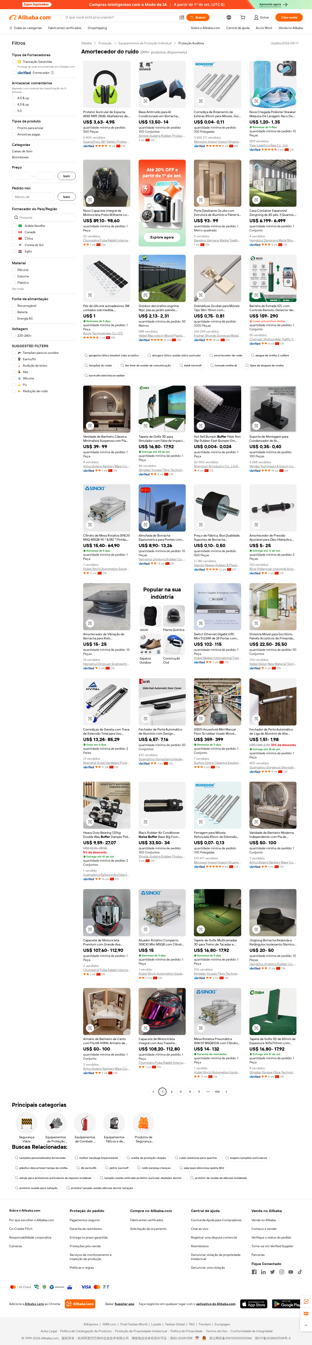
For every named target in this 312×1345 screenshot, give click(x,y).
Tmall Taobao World (133, 1324)
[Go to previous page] (153, 1092)
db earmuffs (88, 1168)
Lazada (156, 1324)
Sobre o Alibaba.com (24, 1210)
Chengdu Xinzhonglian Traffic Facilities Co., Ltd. (273, 339)
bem (66, 176)
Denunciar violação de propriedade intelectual (216, 1257)
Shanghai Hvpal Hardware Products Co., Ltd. (106, 763)
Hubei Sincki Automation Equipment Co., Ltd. (106, 569)
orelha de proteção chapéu (148, 1158)
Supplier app (124, 1304)
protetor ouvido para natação (38, 1188)
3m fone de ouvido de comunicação (148, 365)
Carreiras (15, 1246)
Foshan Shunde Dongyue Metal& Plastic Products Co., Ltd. (217, 335)
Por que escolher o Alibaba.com (31, 1220)
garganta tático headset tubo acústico (114, 355)
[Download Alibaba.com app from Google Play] (287, 1303)
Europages (222, 1324)
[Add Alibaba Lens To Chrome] (80, 1303)
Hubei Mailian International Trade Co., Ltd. (217, 658)
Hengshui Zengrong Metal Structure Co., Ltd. (273, 240)
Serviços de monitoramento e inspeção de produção (91, 1257)
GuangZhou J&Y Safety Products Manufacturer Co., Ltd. (106, 141)
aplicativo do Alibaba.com (215, 1304)
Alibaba (86, 43)
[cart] (243, 18)
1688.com (109, 1324)
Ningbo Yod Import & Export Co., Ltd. (273, 466)
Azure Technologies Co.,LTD (103, 333)
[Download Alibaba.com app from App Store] (253, 1303)
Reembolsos (200, 1246)
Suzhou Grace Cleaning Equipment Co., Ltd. (217, 763)
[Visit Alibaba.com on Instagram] (281, 1272)
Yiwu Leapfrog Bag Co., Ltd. (268, 145)
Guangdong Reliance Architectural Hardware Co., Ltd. (106, 874)
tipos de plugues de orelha (267, 365)
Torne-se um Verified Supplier (272, 1246)
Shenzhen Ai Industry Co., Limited (217, 466)
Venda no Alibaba (263, 1220)
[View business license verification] (197, 1338)
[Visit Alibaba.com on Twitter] (272, 1272)
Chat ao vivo (199, 1229)
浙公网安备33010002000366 (230, 1338)
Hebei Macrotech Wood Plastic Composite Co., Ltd (162, 335)
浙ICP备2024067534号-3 (273, 1338)
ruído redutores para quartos (198, 1158)
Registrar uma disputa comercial (214, 1237)
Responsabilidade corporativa (30, 1237)
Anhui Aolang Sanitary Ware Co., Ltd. (106, 466)
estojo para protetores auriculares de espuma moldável (55, 1178)
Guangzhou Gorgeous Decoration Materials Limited (273, 767)
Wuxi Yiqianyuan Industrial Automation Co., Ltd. (273, 569)
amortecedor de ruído (228, 355)
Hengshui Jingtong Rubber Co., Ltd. (162, 559)
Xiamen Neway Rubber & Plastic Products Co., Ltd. (217, 565)
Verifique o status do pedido (271, 1237)
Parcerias (258, 1255)
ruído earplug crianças (156, 1168)
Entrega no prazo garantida (89, 1237)
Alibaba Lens (34, 1304)
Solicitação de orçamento (148, 1229)
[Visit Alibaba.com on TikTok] (300, 1272)
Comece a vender (264, 1229)
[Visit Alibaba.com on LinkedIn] (263, 1272)
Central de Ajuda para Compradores (216, 1220)
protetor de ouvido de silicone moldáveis (221, 1178)
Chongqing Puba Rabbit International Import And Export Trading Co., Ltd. (106, 240)
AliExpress (91, 1324)
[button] (182, 17)
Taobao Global (175, 1324)
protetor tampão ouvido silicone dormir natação (102, 1188)
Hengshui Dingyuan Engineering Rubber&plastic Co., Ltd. (106, 664)
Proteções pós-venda (85, 1246)
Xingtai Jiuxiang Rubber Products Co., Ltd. (162, 136)
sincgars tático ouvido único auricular (176, 355)
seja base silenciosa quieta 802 (204, 1168)
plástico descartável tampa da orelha (43, 1168)
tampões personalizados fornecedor (42, 1158)
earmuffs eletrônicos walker (107, 375)
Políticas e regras (82, 1267)
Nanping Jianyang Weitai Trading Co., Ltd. (217, 240)
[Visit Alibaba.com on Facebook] (254, 1272)
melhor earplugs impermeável (98, 1158)
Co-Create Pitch (20, 1229)
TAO (192, 1324)
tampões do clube (100, 365)
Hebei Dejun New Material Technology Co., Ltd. (273, 664)
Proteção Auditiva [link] (191, 43)
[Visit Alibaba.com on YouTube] (290, 1272)
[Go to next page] (226, 1092)
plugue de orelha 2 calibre (272, 355)
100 (217, 1091)
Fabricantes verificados (146, 1220)
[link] (306, 1302)
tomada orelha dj (226, 365)
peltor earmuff (119, 1168)
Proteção (105, 43)
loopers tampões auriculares (248, 1158)
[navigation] (44, 568)
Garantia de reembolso (86, 1229)
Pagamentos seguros (85, 1220)
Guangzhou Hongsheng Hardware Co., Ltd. (162, 759)
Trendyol (204, 1324)
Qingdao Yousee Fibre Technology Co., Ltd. (162, 470)
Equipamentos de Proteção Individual (145, 43)
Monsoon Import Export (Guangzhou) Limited (217, 141)
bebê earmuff (192, 365)
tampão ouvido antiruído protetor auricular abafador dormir (143, 1178)
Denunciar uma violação (208, 1267)
